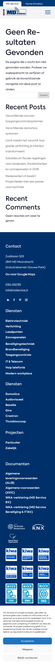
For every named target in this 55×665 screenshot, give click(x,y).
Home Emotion (34, 3)
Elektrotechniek (17, 321)
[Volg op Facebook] (14, 299)
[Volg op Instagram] (26, 299)
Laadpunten (14, 332)
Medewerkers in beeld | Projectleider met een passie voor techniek (25, 181)
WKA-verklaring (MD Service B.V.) (26, 500)
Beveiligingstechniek (20, 344)
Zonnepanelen (16, 337)
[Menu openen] (48, 12)
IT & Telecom (14, 361)
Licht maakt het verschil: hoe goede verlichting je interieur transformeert (25, 146)
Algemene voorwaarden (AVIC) (23, 490)
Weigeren (27, 649)
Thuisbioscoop (16, 421)
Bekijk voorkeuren (28, 657)
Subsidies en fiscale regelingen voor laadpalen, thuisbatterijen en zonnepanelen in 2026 (26, 163)
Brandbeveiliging (17, 349)
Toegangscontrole (18, 355)
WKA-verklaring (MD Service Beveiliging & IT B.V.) (26, 509)
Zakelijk (11, 448)
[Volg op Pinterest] (20, 299)
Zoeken (44, 95)
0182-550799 (13, 284)
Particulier (13, 442)
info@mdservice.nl (17, 290)
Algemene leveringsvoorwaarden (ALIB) (22, 478)
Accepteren (27, 641)
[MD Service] (14, 11)
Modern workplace (19, 373)
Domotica (13, 394)
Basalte (11, 405)
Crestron (12, 416)
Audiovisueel (14, 399)
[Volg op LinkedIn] (8, 299)
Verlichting (13, 326)
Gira (9, 410)
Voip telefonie (15, 367)
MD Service (12, 3)
